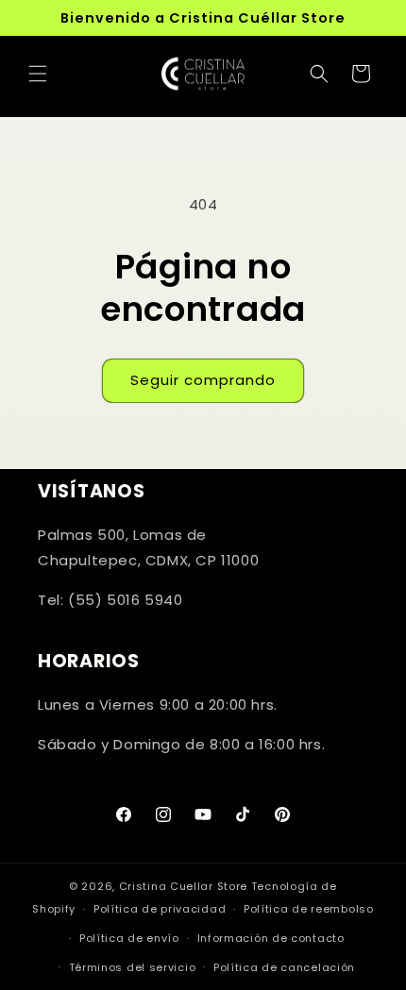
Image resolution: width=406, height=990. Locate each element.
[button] (38, 73)
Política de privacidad (159, 908)
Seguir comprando (203, 380)
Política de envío (129, 938)
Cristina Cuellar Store (183, 886)
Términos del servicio (132, 967)
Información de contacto (271, 938)
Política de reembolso (309, 908)
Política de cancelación (284, 967)
